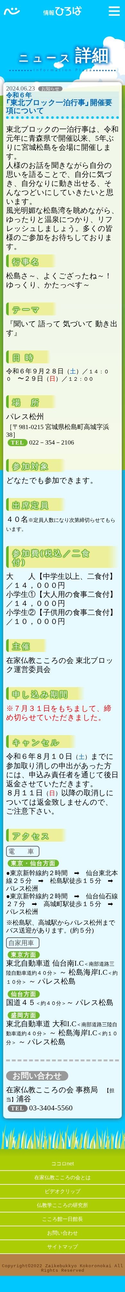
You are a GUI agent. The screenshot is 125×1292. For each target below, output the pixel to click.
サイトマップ (62, 1246)
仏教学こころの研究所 (62, 1205)
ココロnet (62, 1163)
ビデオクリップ (62, 1191)
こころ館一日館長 (62, 1219)
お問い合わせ (62, 1233)
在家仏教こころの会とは (62, 1177)
